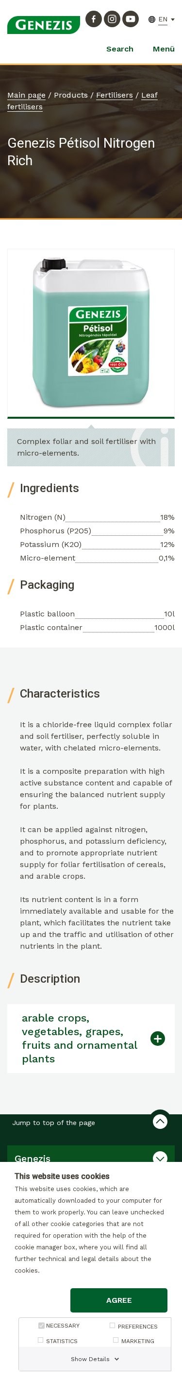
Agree (119, 1300)
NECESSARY (63, 1325)
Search (119, 48)
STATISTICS (62, 1341)
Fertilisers (114, 95)
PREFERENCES (138, 1326)
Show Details (90, 1359)
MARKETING (137, 1341)
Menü (164, 48)
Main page (26, 95)
